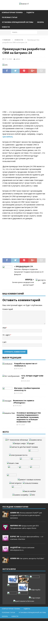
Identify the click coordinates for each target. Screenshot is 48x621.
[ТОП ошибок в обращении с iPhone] (35, 461)
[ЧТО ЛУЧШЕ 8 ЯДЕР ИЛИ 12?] (10, 376)
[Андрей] (5, 551)
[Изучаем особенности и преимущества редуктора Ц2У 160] (16, 440)
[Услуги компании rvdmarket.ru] (24, 469)
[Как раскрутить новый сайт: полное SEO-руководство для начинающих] (13, 579)
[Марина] (5, 529)
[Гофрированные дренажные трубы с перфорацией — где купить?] (34, 589)
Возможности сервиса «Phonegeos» (23, 401)
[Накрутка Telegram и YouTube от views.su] (23, 595)
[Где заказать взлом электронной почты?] (18, 455)
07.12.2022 (8, 59)
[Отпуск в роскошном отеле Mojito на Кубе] (34, 598)
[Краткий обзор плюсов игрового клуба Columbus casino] (20, 495)
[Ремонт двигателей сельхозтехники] (30, 483)
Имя (4, 328)
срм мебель (7, 136)
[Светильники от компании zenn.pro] (33, 452)
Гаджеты (30, 12)
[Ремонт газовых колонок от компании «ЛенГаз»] (29, 479)
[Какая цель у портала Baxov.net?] (19, 443)
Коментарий (7, 309)
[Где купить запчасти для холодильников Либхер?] (17, 489)
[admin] (5, 516)
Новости (6, 27)
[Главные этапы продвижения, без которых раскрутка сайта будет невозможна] (32, 495)
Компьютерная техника (12, 12)
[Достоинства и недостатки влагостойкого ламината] (25, 461)
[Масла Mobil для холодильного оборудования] (29, 491)
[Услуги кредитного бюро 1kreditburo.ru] (31, 443)
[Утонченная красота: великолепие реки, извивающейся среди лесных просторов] (13, 469)
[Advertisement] (24, 93)
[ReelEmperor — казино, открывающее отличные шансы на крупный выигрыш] (15, 483)
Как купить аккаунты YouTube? (32, 558)
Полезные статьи (9, 17)
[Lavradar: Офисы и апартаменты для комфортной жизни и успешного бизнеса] (24, 579)
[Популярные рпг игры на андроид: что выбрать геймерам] (35, 579)
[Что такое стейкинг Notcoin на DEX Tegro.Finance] (23, 601)
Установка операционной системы (17, 22)
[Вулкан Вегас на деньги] (35, 440)
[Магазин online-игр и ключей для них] (13, 463)
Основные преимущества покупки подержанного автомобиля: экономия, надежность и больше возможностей (29, 417)
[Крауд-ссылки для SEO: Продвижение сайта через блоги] (23, 587)
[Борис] (5, 540)
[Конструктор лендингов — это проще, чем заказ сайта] (35, 469)
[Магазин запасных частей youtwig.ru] (24, 447)
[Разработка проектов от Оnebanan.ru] (7, 363)
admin (18, 59)
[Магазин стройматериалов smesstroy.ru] (7, 390)
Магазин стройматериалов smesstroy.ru (27, 389)
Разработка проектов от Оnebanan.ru (25, 364)
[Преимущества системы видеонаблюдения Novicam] (12, 587)
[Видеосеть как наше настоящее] (12, 477)
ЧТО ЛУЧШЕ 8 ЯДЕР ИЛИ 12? (32, 377)
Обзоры (40, 22)
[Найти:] (24, 32)
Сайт (4, 342)
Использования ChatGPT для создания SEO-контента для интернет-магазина (26, 515)
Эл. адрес (6, 335)
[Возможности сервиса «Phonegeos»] (6, 400)
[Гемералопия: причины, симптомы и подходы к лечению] (12, 595)
